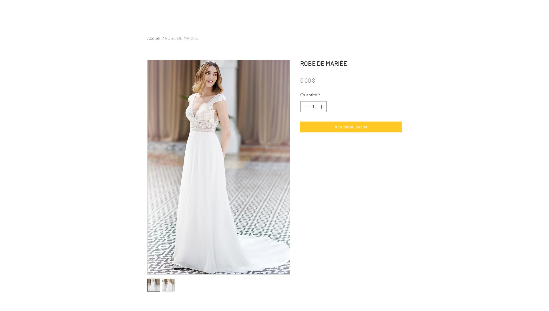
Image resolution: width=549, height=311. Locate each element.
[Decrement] (305, 106)
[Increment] (322, 106)
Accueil (154, 38)
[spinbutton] (313, 106)
